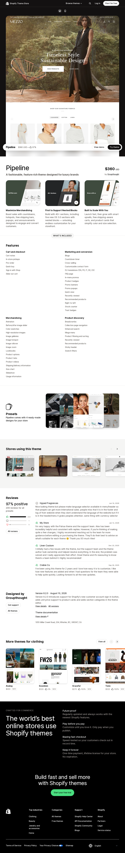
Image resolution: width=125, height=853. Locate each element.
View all (101, 641)
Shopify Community (83, 826)
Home (31, 833)
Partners (101, 821)
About (100, 816)
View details (41, 606)
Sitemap (69, 845)
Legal (100, 826)
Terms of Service (13, 845)
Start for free (111, 3)
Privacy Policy (30, 845)
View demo (99, 147)
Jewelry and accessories (34, 827)
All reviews (13, 531)
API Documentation (83, 821)
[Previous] (111, 449)
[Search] (90, 3)
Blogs (77, 830)
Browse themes (73, 3)
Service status (104, 830)
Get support (13, 605)
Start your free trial (62, 792)
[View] (20, 466)
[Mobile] (65, 11)
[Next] (117, 449)
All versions (53, 606)
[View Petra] (90, 411)
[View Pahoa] (75, 411)
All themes (12, 611)
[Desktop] (60, 11)
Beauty (32, 821)
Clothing (32, 816)
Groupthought (113, 174)
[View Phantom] (59, 411)
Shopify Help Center (84, 816)
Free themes (57, 821)
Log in (97, 3)
